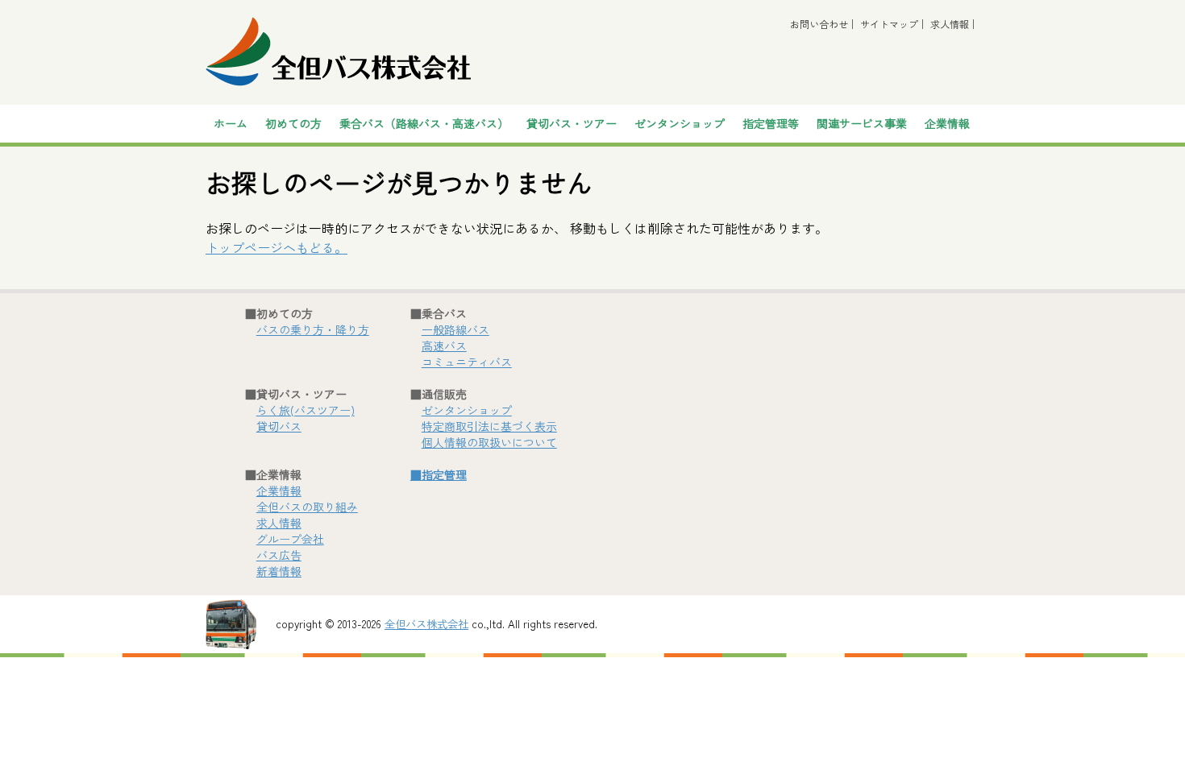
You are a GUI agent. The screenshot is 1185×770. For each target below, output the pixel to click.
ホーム (230, 123)
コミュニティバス (467, 362)
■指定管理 (438, 474)
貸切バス (278, 426)
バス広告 (278, 555)
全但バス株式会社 (426, 623)
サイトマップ (889, 24)
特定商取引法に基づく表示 (489, 426)
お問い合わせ (819, 24)
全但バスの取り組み (307, 507)
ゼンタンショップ (679, 123)
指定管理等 (770, 123)
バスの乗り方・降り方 (312, 329)
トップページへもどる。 (276, 247)
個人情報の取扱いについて (489, 442)
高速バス (444, 345)
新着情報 (278, 571)
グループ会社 (290, 539)
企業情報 (278, 490)
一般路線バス (455, 329)
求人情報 (949, 24)
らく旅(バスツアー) (305, 410)
